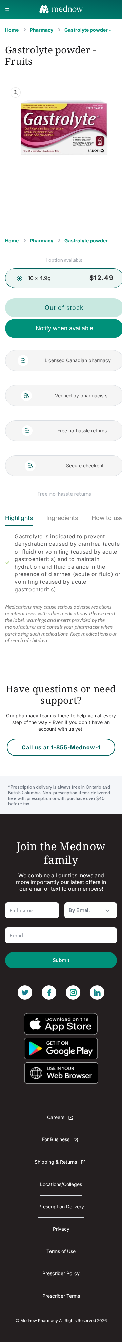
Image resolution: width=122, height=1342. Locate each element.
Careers (56, 1117)
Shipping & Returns (56, 1162)
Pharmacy (41, 30)
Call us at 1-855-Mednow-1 (61, 747)
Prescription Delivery (61, 1206)
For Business (56, 1139)
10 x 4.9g (39, 278)
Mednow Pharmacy (39, 1320)
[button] (7, 9)
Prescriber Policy (61, 1273)
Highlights (19, 517)
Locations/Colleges (61, 1184)
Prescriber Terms (61, 1296)
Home (12, 30)
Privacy (61, 1229)
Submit (61, 960)
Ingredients (62, 517)
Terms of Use (61, 1251)
